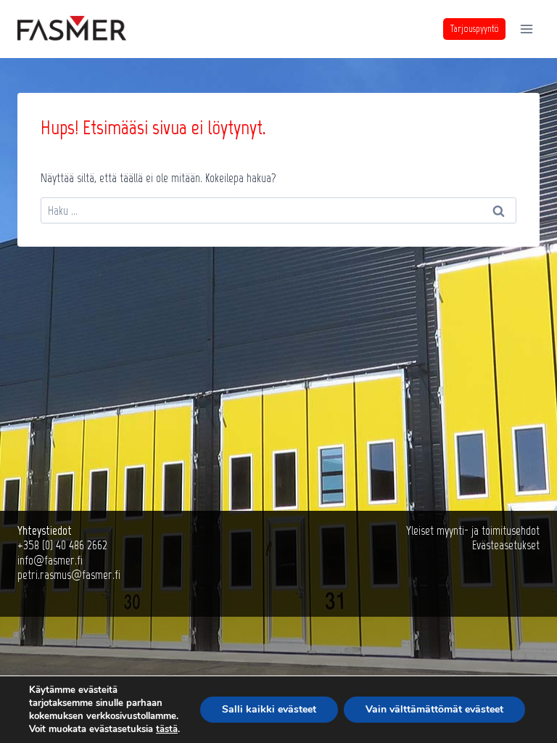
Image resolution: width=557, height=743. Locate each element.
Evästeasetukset (506, 545)
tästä (167, 729)
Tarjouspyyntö (474, 28)
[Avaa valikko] (526, 28)
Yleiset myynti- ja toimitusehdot (473, 530)
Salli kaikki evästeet (269, 709)
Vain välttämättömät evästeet (434, 709)
